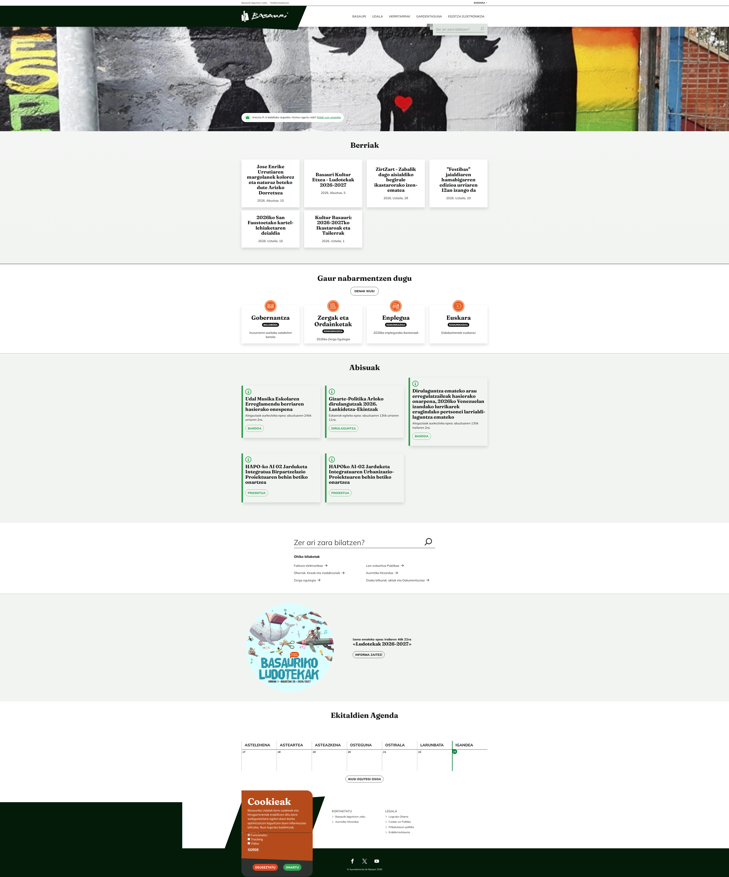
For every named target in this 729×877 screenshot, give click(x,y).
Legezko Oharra (398, 816)
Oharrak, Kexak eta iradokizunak (317, 573)
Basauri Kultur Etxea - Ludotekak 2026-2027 (333, 180)
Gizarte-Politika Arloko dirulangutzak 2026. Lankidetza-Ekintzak (356, 404)
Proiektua (257, 493)
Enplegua (396, 317)
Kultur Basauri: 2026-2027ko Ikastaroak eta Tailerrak (333, 225)
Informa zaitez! (368, 655)
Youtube (377, 861)
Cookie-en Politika (400, 821)
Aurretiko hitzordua (379, 573)
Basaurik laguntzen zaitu (350, 816)
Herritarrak (399, 16)
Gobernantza (270, 317)
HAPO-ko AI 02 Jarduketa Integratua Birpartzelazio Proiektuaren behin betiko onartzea (276, 474)
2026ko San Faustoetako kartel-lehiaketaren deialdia (270, 225)
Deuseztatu (265, 867)
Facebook (352, 861)
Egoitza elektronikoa (466, 16)
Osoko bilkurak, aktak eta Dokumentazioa (395, 580)
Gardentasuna (429, 16)
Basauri (359, 16)
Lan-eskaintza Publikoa (382, 566)
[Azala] (265, 16)
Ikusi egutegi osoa (364, 779)
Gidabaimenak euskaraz (458, 333)
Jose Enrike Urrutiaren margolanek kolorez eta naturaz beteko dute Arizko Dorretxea (270, 180)
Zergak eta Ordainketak (333, 321)
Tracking (257, 839)
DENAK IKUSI (364, 291)
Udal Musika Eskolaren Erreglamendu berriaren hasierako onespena (274, 404)
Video (255, 843)
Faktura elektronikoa (308, 566)
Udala (377, 16)
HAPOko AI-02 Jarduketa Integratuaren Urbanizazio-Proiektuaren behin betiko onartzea (361, 474)
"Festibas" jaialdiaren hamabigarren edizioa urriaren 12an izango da (458, 179)
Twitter (364, 861)
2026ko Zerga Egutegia (333, 339)
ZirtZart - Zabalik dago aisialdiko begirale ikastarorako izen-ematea (395, 179)
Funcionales (259, 835)
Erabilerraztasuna (399, 832)
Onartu (292, 867)
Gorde (253, 849)
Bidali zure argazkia (329, 117)
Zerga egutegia (305, 580)
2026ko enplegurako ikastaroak (395, 333)
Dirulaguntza (343, 428)
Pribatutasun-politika (401, 827)
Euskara (480, 2)
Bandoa (254, 428)
